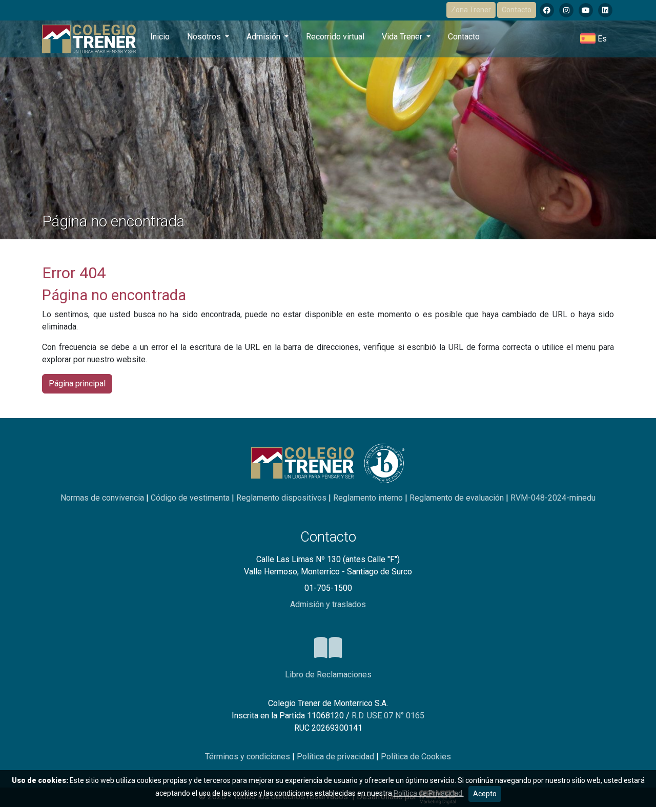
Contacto (516, 10)
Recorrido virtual (335, 37)
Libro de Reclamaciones (328, 674)
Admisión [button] (264, 37)
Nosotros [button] (205, 37)
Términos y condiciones (248, 756)
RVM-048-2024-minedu (553, 498)
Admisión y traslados (328, 604)
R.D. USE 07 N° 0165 (388, 715)
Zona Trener (471, 10)
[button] (593, 39)
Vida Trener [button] (403, 37)
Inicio (160, 37)
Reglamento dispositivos (282, 498)
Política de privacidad (336, 756)
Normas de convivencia (103, 498)
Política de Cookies (416, 756)
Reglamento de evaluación (457, 498)
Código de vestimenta (191, 498)
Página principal (77, 383)
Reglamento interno (369, 498)
